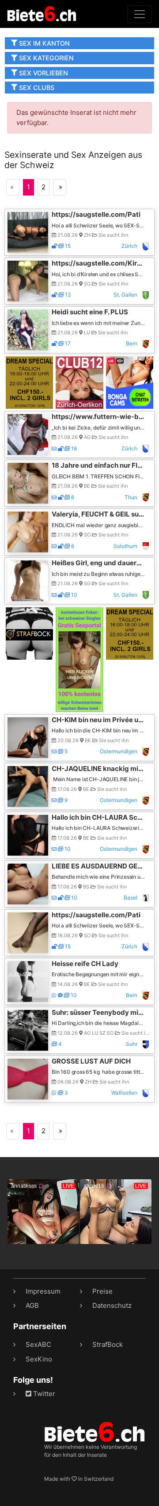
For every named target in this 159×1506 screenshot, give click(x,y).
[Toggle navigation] (139, 14)
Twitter (43, 1393)
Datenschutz (112, 1305)
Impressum (43, 1291)
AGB (32, 1305)
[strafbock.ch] (29, 633)
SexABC (38, 1344)
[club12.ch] (79, 382)
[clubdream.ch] (29, 382)
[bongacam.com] (129, 382)
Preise (102, 1291)
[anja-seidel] (79, 659)
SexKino (39, 1359)
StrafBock (107, 1344)
